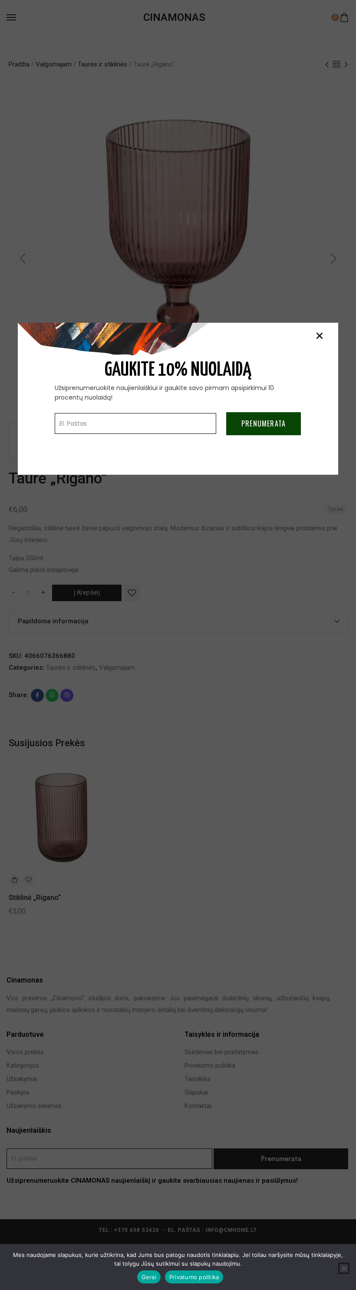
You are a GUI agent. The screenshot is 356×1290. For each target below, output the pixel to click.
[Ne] (343, 1268)
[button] (319, 335)
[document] (178, 645)
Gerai (149, 1276)
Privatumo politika (194, 1276)
